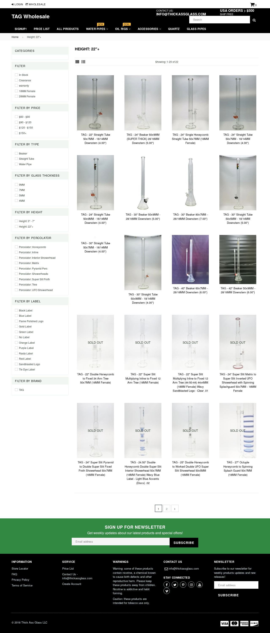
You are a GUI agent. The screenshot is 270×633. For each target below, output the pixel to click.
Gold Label (25, 326)
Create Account (71, 584)
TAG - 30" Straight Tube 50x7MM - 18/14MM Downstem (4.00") (95, 247)
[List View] (83, 62)
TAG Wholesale (31, 16)
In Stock (23, 74)
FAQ (14, 574)
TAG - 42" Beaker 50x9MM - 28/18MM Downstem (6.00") (238, 290)
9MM (22, 184)
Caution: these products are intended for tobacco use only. (131, 601)
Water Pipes (96, 28)
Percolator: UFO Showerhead (36, 290)
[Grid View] (77, 62)
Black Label (25, 310)
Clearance (25, 80)
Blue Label (25, 315)
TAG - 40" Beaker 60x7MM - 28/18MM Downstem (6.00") (190, 290)
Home (15, 37)
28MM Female (27, 96)
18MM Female (27, 91)
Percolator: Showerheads (33, 273)
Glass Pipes (196, 29)
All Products (68, 29)
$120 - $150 (26, 127)
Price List (42, 29)
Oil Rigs (122, 28)
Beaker (23, 153)
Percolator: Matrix (29, 263)
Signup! (21, 29)
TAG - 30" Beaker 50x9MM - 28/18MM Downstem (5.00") (143, 216)
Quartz (174, 29)
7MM (22, 190)
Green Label (26, 332)
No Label (24, 337)
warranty (24, 85)
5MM (22, 195)
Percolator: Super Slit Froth (34, 279)
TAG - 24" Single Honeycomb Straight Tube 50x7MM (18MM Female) (190, 139)
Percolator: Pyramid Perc (33, 268)
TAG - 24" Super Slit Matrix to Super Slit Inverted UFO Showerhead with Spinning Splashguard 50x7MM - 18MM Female (238, 382)
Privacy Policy (20, 580)
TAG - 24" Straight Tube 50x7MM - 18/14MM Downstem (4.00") (237, 139)
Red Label (25, 358)
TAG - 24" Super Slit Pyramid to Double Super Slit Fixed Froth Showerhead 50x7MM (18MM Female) (95, 468)
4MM (22, 200)
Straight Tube (26, 158)
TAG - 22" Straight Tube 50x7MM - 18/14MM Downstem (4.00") (95, 139)
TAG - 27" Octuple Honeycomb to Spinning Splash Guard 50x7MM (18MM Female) (237, 468)
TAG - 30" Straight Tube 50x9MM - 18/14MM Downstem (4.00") (143, 298)
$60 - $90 (24, 116)
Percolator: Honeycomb (32, 247)
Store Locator (20, 568)
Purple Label (26, 348)
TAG (21, 390)
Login (18, 4)
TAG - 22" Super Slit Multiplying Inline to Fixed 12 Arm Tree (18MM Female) (143, 378)
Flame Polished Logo (31, 321)
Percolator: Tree (28, 284)
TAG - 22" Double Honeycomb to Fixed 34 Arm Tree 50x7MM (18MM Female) (95, 378)
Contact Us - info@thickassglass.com (77, 576)
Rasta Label (26, 353)
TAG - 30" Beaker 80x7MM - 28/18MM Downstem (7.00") (190, 216)
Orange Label (27, 342)
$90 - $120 (25, 122)
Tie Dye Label (27, 369)
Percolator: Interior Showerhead (37, 257)
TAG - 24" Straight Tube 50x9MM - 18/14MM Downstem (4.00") (95, 218)
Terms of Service (22, 585)
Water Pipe (25, 164)
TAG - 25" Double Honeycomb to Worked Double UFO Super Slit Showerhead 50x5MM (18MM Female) (190, 468)
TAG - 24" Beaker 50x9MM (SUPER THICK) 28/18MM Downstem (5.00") (143, 139)
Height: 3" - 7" (27, 221)
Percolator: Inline (28, 252)
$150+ (22, 133)
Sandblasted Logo (29, 364)
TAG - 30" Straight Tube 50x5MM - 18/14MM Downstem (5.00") (237, 218)
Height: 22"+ (26, 226)
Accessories (148, 29)
